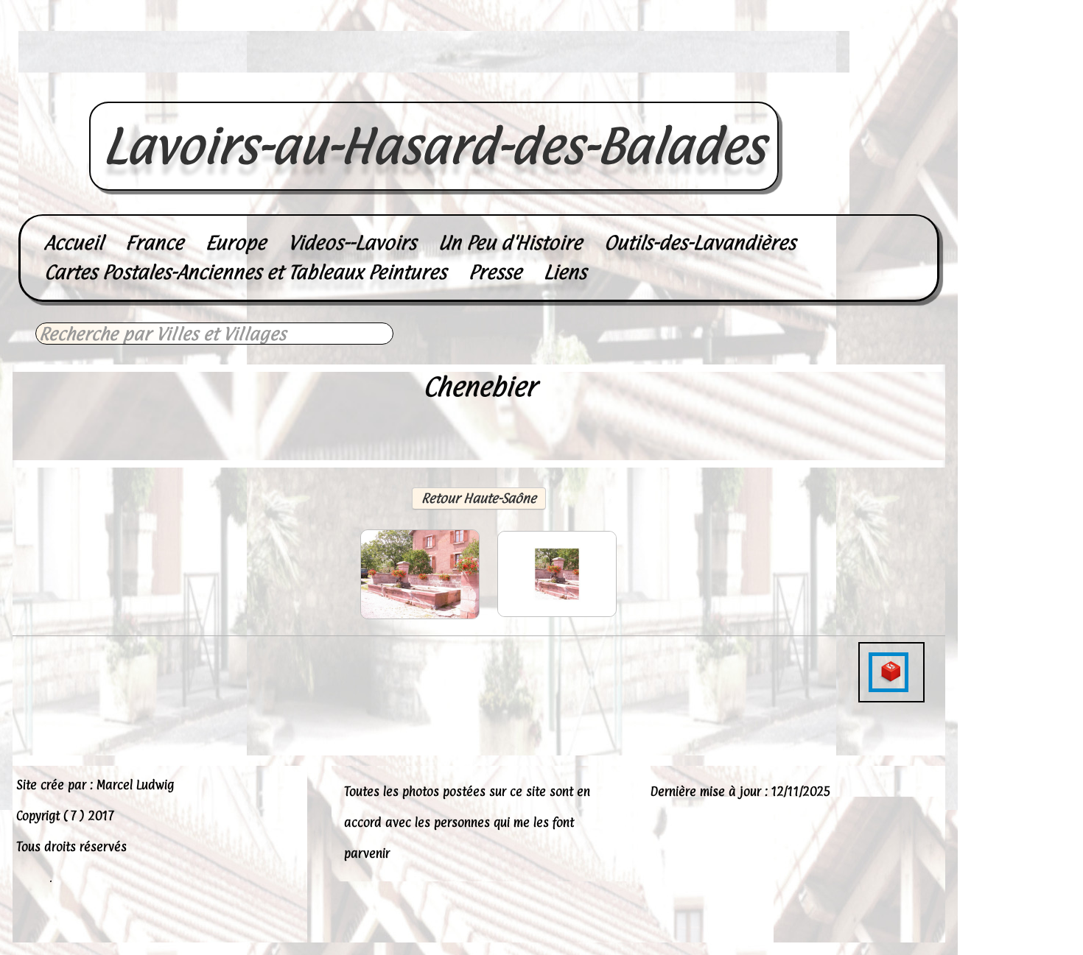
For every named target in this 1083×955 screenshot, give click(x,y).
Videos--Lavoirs (352, 242)
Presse (495, 272)
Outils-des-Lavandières (700, 242)
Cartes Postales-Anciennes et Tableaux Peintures (245, 272)
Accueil (73, 242)
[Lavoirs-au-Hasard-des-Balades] (434, 85)
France (154, 242)
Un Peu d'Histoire (510, 242)
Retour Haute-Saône (478, 498)
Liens (565, 272)
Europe (236, 242)
